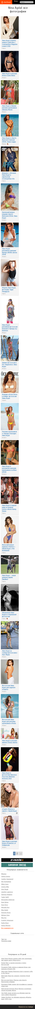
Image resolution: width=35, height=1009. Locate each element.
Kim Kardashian (6, 882)
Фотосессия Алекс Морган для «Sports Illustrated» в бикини (14, 981)
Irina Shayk (4, 889)
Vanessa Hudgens (6, 894)
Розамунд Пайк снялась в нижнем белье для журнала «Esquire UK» (15, 968)
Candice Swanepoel (7, 879)
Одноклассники (6, 941)
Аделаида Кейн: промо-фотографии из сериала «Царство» (16, 985)
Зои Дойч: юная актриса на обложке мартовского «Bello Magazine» (16, 994)
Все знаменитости (7, 928)
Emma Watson (5, 925)
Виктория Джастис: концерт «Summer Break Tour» (15, 976)
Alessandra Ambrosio (7, 900)
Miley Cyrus (4, 884)
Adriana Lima (5, 915)
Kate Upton (4, 902)
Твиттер (4, 939)
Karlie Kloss (5, 923)
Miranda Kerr (5, 907)
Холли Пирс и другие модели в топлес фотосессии (13, 964)
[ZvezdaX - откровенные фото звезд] (17, 861)
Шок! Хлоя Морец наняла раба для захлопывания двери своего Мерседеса (16, 959)
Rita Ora (3, 918)
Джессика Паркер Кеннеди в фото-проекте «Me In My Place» (17, 972)
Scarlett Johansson (7, 920)
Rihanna (3, 874)
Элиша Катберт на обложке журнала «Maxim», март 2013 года (16, 998)
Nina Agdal (4, 910)
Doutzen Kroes (6, 913)
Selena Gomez (5, 876)
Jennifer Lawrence (7, 892)
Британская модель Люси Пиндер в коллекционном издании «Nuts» (16, 989)
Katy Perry (4, 905)
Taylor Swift (5, 897)
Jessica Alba (5, 887)
